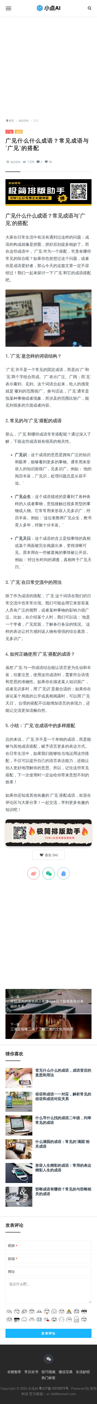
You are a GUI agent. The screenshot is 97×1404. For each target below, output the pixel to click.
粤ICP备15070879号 (54, 1388)
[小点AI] (48, 8)
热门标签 (48, 1378)
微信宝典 (66, 1372)
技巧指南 (48, 1372)
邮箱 (12, 1258)
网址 (11, 1271)
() (51, 855)
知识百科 (15, 161)
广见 (9, 131)
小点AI (33, 1388)
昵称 (12, 1245)
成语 (18, 131)
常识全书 (31, 1372)
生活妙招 (83, 1372)
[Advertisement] (48, 64)
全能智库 (14, 1372)
